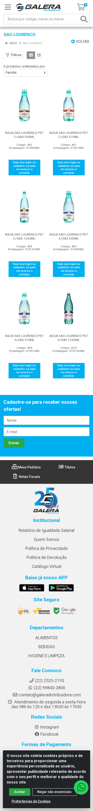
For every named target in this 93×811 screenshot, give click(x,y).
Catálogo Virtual (46, 566)
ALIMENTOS (46, 637)
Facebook (49, 734)
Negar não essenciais (54, 792)
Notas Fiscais (29, 477)
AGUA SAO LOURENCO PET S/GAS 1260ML (68, 338)
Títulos (69, 467)
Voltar (82, 41)
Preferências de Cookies (31, 801)
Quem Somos (46, 539)
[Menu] (8, 7)
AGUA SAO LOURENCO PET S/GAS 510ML (24, 338)
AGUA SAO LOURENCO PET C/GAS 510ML (68, 135)
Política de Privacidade (46, 548)
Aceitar (19, 792)
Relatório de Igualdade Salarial (46, 530)
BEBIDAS (46, 646)
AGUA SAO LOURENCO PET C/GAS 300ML (24, 135)
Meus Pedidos (29, 467)
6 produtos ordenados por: (25, 66)
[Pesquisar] (84, 19)
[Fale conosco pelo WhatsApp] (81, 787)
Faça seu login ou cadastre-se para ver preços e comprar (24, 167)
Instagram (49, 727)
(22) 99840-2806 (49, 687)
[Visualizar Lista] (39, 55)
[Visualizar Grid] (31, 55)
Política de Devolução (46, 557)
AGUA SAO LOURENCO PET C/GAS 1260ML (24, 236)
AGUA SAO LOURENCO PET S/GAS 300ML (68, 236)
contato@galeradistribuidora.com (49, 695)
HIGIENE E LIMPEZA (46, 655)
